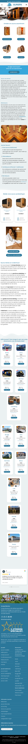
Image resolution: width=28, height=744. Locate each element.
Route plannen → (7, 358)
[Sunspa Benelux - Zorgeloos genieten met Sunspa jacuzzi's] (14, 4)
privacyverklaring (9, 740)
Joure (21, 352)
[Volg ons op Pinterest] (9, 617)
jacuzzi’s (3, 647)
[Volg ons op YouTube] (11, 617)
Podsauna (24, 181)
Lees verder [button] (5, 582)
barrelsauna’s (22, 116)
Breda (7, 352)
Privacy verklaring (14, 737)
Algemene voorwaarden (20, 736)
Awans (14, 544)
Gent (21, 434)
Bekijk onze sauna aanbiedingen (14, 194)
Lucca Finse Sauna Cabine (21, 211)
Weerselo (7, 378)
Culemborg (14, 406)
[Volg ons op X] (7, 617)
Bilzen (21, 460)
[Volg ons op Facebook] (2, 617)
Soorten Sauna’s (5, 145)
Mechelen (7, 460)
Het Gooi (21, 378)
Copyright (8, 736)
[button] (2, 4)
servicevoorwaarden (19, 740)
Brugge (7, 434)
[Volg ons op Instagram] (4, 617)
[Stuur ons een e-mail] (6, 362)
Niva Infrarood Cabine (7, 211)
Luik (14, 488)
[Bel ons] (8, 362)
